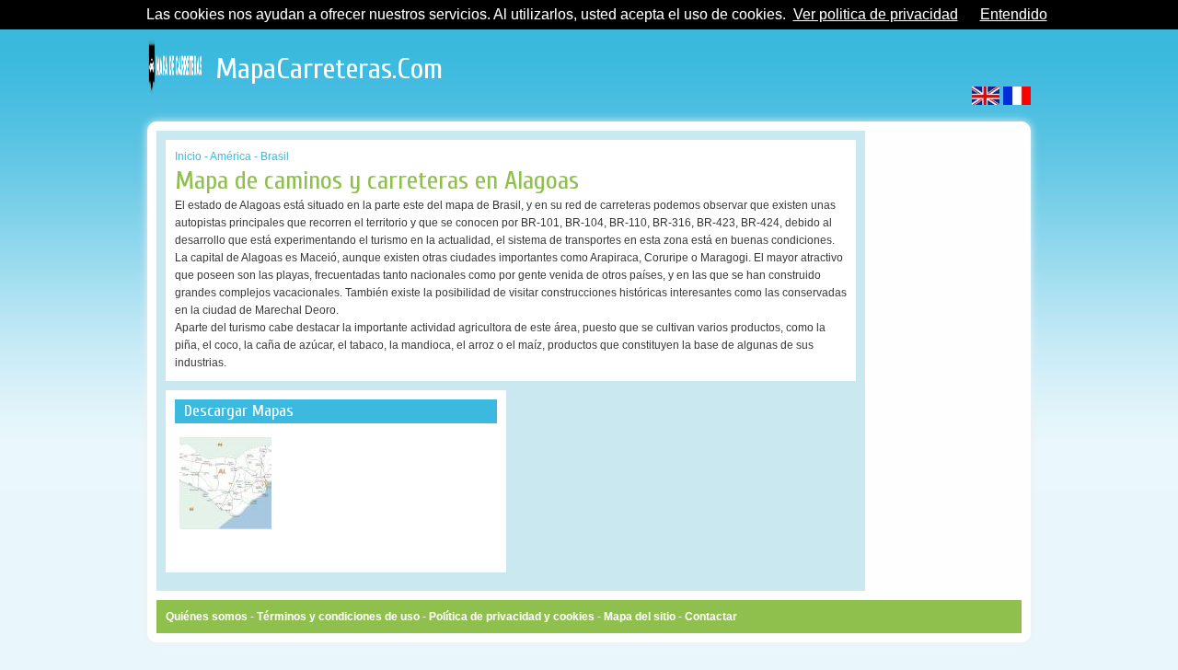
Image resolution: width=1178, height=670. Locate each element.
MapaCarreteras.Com (329, 64)
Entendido (1013, 14)
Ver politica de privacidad (875, 14)
